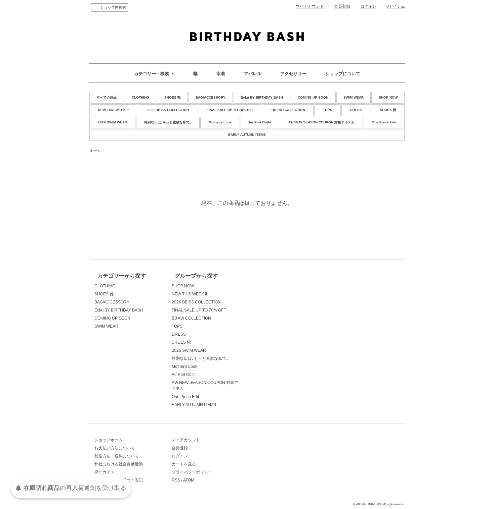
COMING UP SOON (313, 97)
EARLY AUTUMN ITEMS (247, 134)
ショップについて (342, 73)
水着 (220, 73)
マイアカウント (310, 6)
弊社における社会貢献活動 (118, 464)
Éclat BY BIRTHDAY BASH (262, 97)
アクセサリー (293, 73)
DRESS (356, 110)
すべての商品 (106, 97)
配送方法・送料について (116, 456)
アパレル (252, 73)
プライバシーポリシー (192, 472)
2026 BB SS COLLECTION (168, 110)
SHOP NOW (388, 97)
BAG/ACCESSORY (210, 97)
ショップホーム (108, 440)
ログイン (368, 6)
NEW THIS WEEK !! (113, 110)
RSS (176, 480)
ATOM (188, 480)
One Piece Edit (384, 122)
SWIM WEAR (353, 97)
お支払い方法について (114, 448)
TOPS (327, 110)
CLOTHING (140, 97)
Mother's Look (220, 122)
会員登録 (342, 6)
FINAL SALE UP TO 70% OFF (230, 110)
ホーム (95, 151)
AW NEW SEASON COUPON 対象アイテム (321, 122)
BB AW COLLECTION (288, 110)
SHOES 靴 (172, 97)
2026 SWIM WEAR (112, 122)
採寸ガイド (104, 472)
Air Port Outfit (260, 122)
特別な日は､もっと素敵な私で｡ (167, 122)
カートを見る (184, 464)
